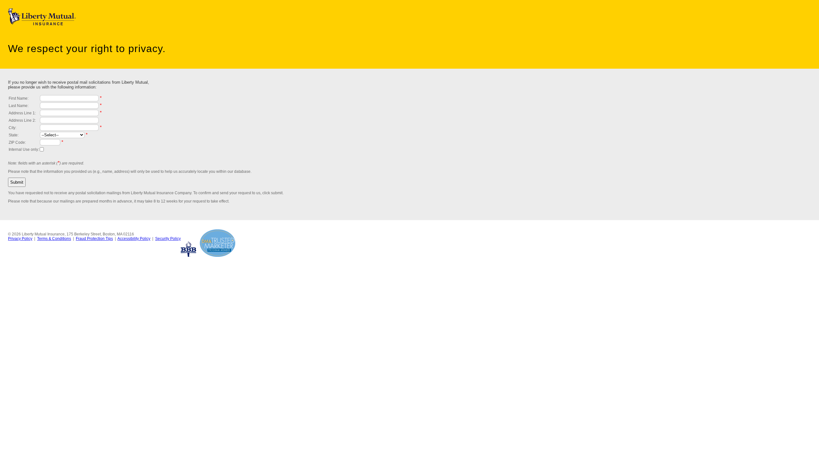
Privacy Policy (20, 238)
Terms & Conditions (54, 238)
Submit (16, 182)
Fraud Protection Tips (94, 238)
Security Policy (168, 238)
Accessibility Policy (133, 238)
